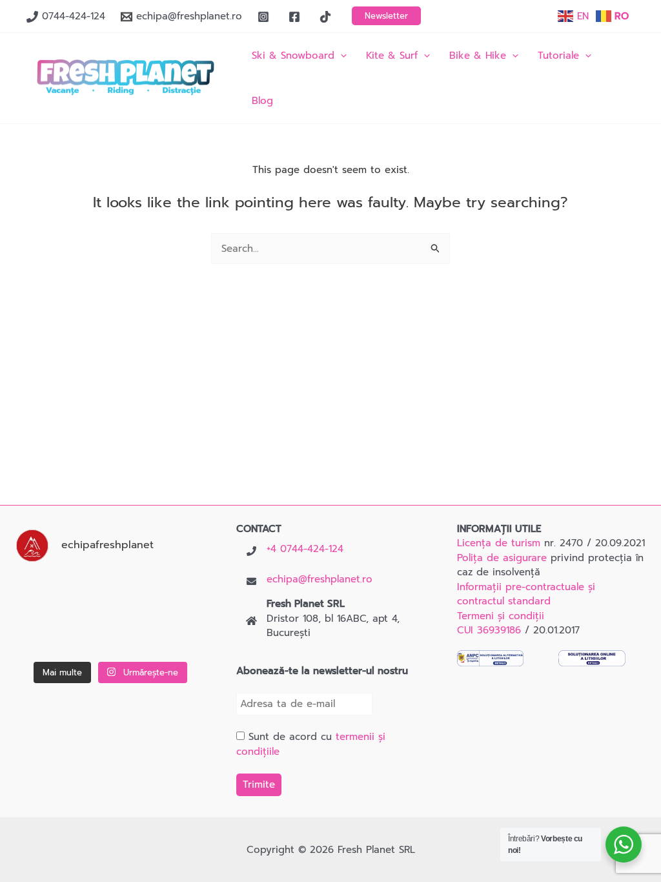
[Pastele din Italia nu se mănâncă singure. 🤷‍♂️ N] (110, 635)
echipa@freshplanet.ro (319, 579)
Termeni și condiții (500, 616)
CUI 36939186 (489, 630)
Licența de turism (498, 543)
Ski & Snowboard (293, 55)
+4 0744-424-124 (305, 549)
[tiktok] (327, 17)
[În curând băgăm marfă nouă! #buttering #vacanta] (177, 592)
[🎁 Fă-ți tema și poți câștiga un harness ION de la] (43, 592)
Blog (262, 101)
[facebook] (296, 17)
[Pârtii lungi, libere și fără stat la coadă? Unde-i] (110, 592)
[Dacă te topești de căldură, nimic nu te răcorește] (177, 635)
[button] (386, 15)
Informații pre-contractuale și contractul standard (526, 594)
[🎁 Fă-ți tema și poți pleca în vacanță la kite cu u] (43, 635)
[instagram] (265, 17)
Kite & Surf (392, 55)
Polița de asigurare (502, 558)
